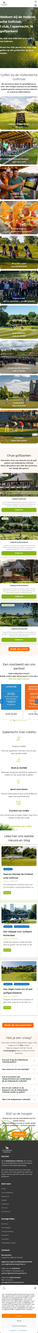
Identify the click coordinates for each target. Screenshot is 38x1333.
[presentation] (19, 856)
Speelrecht (5, 1196)
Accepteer (19, 1316)
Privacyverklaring (22, 1330)
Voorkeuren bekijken (19, 1326)
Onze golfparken (7, 1192)
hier (21, 1045)
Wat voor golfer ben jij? (19, 679)
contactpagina (9, 1051)
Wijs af (19, 1321)
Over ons (4, 1208)
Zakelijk (4, 1200)
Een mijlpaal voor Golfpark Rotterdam (17, 933)
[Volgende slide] (36, 701)
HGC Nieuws (5, 1211)
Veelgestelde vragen (8, 1243)
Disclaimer (5, 1235)
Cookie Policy (13, 1330)
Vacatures (4, 1224)
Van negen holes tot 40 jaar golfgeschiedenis (18, 991)
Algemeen (8, 869)
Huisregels (5, 1239)
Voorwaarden (6, 1227)
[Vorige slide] (1, 701)
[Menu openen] (36, 5)
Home (3, 1189)
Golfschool (5, 1204)
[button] (35, 1288)
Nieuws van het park (21, 926)
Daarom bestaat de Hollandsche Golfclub (18, 876)
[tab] (10, 720)
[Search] (36, 1)
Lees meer (6, 893)
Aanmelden (19, 1134)
